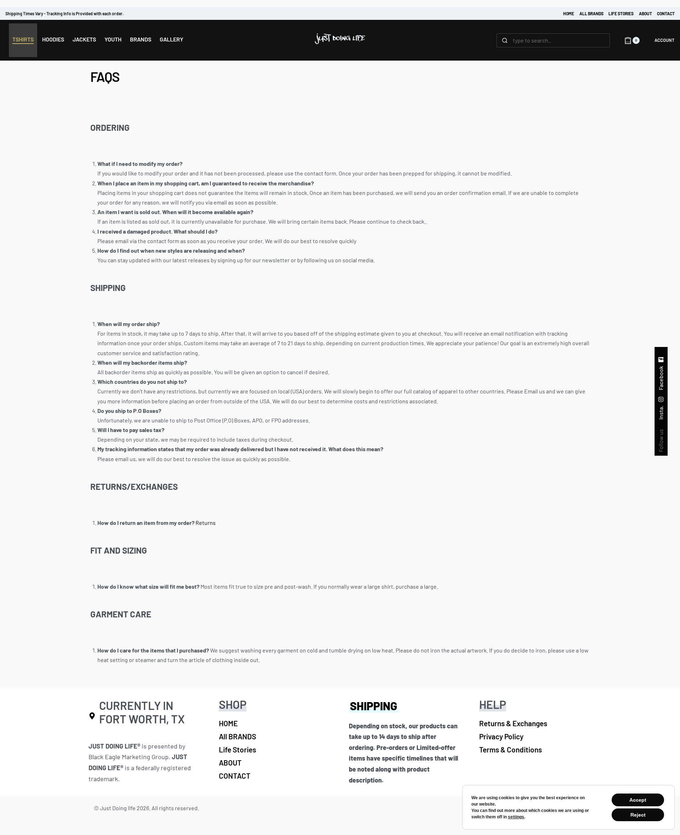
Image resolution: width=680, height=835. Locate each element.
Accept (637, 800)
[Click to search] (505, 40)
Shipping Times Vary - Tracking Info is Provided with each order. (64, 13)
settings (516, 816)
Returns (206, 522)
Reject (638, 815)
